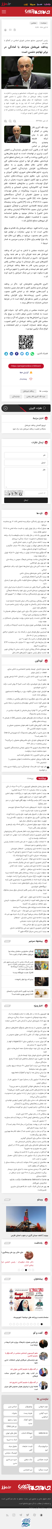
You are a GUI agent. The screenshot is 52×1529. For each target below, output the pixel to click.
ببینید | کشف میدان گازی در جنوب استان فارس (29, 1235)
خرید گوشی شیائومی (43, 1415)
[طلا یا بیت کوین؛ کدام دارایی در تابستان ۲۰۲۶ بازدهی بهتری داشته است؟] (41, 993)
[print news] (5, 30)
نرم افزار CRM (12, 1426)
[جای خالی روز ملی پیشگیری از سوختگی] (43, 1255)
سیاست (43, 23)
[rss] (9, 1515)
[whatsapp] (32, 353)
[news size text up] (5, 121)
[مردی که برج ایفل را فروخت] (41, 981)
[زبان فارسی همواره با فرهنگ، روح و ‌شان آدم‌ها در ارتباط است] (43, 1344)
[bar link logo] (6, 4)
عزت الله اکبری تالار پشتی (35, 396)
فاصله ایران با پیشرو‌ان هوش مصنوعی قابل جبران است (21, 1388)
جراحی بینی (12, 1406)
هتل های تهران (11, 1433)
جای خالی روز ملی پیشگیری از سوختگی (22, 1252)
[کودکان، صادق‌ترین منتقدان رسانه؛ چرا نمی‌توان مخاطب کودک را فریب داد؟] (41, 953)
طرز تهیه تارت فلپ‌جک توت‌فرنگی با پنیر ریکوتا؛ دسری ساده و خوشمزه (25, 768)
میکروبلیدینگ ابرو (43, 1448)
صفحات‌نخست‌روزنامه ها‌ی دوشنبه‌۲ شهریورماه (30, 1317)
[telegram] (27, 353)
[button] (33, 1270)
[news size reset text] (10, 121)
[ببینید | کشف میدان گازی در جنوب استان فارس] (26, 1219)
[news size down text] (14, 121)
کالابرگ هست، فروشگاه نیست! (23, 972)
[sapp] (43, 1515)
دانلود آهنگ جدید (28, 1421)
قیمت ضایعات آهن (27, 1448)
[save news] (15, 30)
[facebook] (16, 353)
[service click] (26, 4)
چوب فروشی (43, 1406)
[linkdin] (11, 353)
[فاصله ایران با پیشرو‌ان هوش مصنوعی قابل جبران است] (43, 1386)
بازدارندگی (16, 396)
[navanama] (47, 4)
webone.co (43, 1433)
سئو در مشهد (12, 1419)
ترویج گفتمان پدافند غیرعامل (35, 425)
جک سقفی (28, 1459)
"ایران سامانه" (34, 1508)
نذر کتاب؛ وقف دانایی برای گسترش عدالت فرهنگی (21, 1375)
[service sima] (32, 4)
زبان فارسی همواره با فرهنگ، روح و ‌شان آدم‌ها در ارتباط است (21, 1343)
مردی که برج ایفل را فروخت (24, 979)
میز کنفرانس (27, 1469)
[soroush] (6, 353)
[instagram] (15, 1515)
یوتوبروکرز (28, 1406)
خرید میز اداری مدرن (11, 1461)
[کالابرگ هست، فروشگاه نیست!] (41, 967)
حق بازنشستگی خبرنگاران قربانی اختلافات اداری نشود (21, 1361)
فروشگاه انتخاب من (26, 1435)
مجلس (33, 23)
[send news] (10, 30)
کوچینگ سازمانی (11, 1453)
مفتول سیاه (13, 1446)
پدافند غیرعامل (28, 391)
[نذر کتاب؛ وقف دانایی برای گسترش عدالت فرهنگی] (43, 1373)
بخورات (14, 1413)
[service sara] (39, 4)
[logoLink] (37, 12)
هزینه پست (28, 1413)
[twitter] (22, 353)
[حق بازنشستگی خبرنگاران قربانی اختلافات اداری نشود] (43, 1358)
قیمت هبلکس (42, 1459)
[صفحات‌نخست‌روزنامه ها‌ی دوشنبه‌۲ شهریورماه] (26, 1299)
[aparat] (36, 1515)
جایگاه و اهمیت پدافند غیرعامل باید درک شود (29, 429)
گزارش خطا (24, 372)
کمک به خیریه (12, 1439)
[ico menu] (5, 11)
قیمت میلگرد (43, 1469)
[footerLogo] (34, 1487)
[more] (7, 941)
